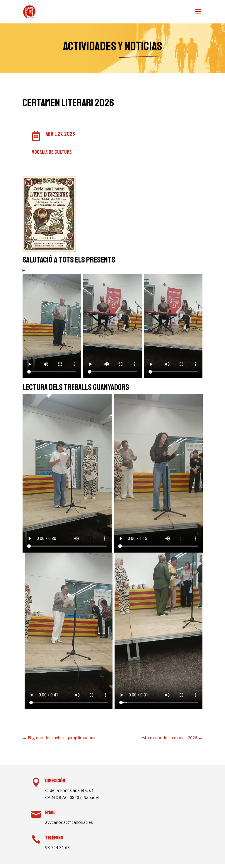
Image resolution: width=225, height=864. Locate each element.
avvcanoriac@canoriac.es (69, 822)
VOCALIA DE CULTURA (52, 152)
